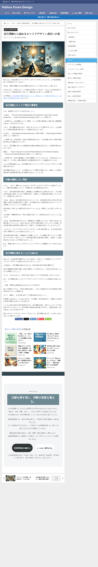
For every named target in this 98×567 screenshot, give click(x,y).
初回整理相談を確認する (22, 448)
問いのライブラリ (29, 13)
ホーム (7, 13)
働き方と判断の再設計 (10, 29)
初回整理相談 (64, 13)
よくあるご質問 (76, 13)
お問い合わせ (89, 13)
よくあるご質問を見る (44, 448)
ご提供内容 (41, 13)
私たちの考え (17, 13)
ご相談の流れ (53, 13)
